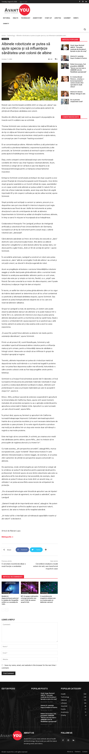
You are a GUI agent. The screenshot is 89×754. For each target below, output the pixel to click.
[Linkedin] (86, 1)
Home (4, 36)
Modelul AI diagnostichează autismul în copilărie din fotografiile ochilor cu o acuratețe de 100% (10, 600)
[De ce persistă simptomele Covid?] (65, 101)
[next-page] (6, 609)
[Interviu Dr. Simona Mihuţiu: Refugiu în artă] (65, 93)
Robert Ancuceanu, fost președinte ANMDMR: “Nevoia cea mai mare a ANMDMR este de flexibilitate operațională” (78, 68)
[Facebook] (79, 1)
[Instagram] (82, 1)
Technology (11, 36)
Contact (84, 752)
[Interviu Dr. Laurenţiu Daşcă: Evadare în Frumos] (65, 58)
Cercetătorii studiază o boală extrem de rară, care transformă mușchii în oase (45, 566)
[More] (45, 549)
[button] (84, 29)
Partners (77, 752)
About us (70, 752)
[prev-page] (3, 609)
